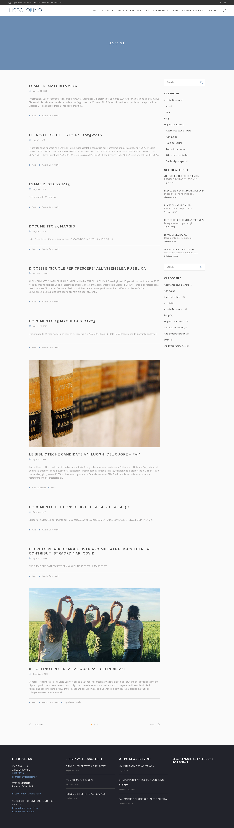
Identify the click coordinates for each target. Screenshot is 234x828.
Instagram (180, 762)
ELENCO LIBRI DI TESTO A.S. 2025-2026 (65, 135)
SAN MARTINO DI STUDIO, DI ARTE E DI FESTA (143, 799)
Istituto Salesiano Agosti (24, 811)
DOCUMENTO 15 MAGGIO (52, 226)
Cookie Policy (34, 793)
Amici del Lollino (174, 142)
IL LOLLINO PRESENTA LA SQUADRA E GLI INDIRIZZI (77, 669)
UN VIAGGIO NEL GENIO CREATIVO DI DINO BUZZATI (141, 783)
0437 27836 (18, 773)
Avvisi (169, 106)
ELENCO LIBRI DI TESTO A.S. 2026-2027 (184, 190)
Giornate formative (176, 148)
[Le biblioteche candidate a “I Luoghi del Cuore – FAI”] (94, 403)
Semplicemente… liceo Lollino (179, 249)
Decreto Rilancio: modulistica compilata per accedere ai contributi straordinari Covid (90, 551)
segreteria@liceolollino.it (22, 3)
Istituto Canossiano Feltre (25, 808)
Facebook (204, 759)
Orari (168, 112)
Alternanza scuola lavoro (178, 130)
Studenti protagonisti (177, 161)
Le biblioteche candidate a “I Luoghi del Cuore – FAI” (84, 454)
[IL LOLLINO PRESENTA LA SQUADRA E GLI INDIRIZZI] (94, 625)
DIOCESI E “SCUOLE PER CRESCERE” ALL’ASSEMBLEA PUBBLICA (87, 268)
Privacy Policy (19, 793)
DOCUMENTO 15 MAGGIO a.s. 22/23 (62, 321)
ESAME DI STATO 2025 (49, 184)
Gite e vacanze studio (177, 155)
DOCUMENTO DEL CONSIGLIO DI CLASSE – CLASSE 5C (79, 507)
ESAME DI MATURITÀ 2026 (53, 86)
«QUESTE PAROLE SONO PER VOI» (181, 176)
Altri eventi (171, 136)
